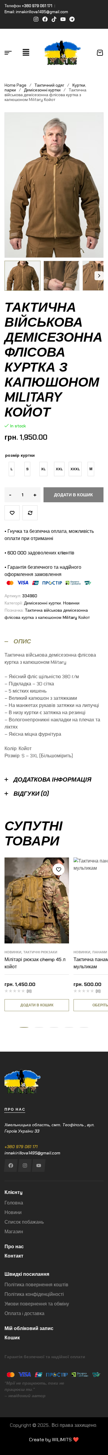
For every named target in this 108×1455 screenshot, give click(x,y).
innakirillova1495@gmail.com (32, 1153)
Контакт (13, 1256)
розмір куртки (20, 455)
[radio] (11, 469)
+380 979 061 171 (21, 1146)
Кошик (12, 1338)
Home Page (15, 85)
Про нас (14, 1246)
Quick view (58, 896)
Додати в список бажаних (12, 512)
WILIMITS (62, 1439)
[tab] (54, 641)
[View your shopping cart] (100, 52)
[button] (26, 52)
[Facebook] (10, 1165)
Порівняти (30, 512)
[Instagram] (25, 1165)
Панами (99, 952)
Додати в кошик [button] (36, 1005)
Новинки (71, 603)
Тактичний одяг (49, 85)
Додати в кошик (73, 494)
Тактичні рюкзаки (40, 952)
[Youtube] (38, 1165)
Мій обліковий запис (28, 1328)
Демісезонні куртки (42, 90)
